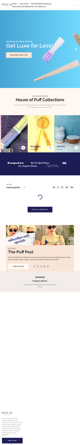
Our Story (24, 4)
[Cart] (75, 5)
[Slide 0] (76, 49)
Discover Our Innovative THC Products (29, 7)
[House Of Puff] (7, 5)
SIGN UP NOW (18, 266)
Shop (14, 4)
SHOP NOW (12, 440)
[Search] (73, 5)
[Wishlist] (77, 5)
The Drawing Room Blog (41, 4)
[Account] (71, 5)
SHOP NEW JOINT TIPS (19, 55)
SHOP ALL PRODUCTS (40, 209)
